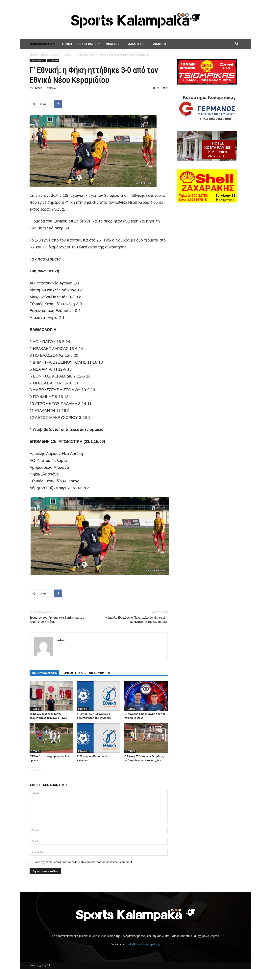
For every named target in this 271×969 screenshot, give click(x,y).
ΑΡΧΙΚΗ (67, 44)
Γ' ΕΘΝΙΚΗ (67, 54)
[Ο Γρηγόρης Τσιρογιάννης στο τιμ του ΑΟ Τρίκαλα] (146, 696)
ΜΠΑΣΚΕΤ (112, 44)
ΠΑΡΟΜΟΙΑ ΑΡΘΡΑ (44, 672)
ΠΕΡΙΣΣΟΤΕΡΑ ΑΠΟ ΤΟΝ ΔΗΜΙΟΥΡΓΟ (86, 672)
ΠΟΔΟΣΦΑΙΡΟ (87, 44)
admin (38, 87)
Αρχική (33, 54)
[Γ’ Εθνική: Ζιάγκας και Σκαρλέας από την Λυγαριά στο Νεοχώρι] (146, 738)
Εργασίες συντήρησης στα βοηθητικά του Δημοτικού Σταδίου (57, 620)
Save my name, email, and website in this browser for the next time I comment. (83, 861)
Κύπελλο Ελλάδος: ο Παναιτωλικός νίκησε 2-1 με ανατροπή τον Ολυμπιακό (137, 620)
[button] (236, 44)
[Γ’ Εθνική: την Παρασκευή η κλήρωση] (98, 738)
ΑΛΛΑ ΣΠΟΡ (136, 44)
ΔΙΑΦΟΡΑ (159, 44)
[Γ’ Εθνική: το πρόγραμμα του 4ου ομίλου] (51, 738)
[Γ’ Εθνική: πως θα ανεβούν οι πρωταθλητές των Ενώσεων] (98, 696)
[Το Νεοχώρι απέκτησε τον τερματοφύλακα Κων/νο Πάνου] (51, 696)
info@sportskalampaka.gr (144, 944)
